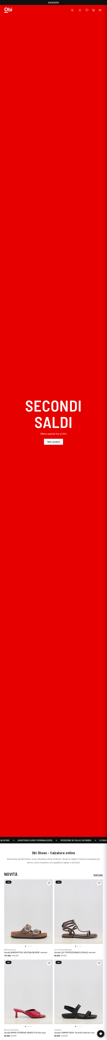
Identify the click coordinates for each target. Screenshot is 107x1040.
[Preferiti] (87, 10)
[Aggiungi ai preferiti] (49, 883)
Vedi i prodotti (53, 441)
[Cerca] (72, 10)
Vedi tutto (98, 874)
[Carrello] (93, 10)
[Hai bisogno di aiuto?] (100, 1033)
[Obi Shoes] (8, 10)
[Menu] (100, 10)
